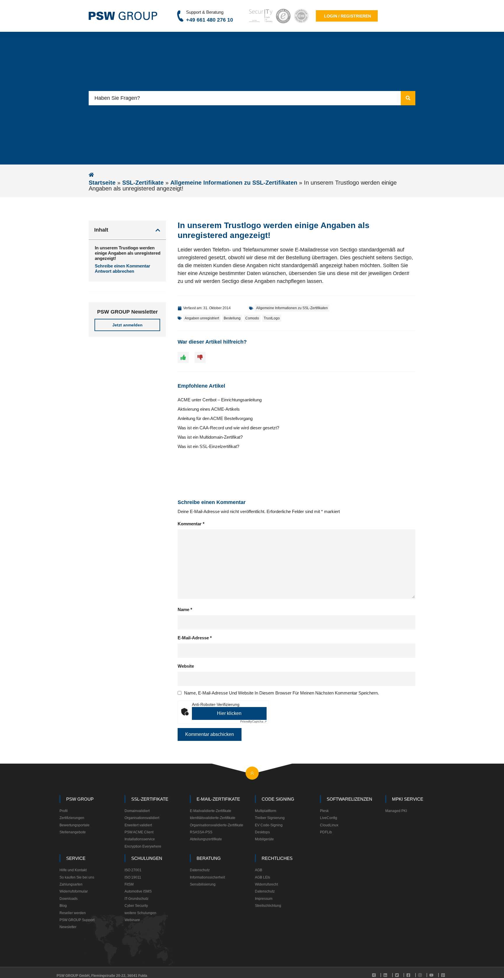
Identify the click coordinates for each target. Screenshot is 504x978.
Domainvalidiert (137, 811)
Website (186, 666)
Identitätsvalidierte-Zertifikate (212, 818)
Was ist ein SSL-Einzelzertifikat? (208, 446)
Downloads (69, 899)
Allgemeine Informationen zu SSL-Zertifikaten (233, 182)
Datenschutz (200, 870)
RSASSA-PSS (201, 832)
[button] (157, 230)
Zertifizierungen (72, 818)
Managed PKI (396, 811)
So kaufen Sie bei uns (77, 877)
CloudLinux (329, 825)
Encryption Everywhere (143, 846)
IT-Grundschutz (136, 899)
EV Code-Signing (269, 825)
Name (185, 609)
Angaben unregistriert (202, 318)
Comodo (252, 318)
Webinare (132, 920)
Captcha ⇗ (253, 721)
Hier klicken (229, 713)
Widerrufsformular (74, 891)
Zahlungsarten (71, 884)
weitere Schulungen (140, 913)
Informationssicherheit (207, 877)
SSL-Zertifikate (143, 182)
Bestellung (232, 318)
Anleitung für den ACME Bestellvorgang (215, 418)
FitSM (129, 884)
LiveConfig (328, 818)
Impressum (263, 899)
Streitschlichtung (268, 906)
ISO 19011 (133, 877)
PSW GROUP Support (77, 920)
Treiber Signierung (270, 818)
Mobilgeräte (264, 839)
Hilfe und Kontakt (73, 870)
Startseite (102, 182)
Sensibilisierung (203, 884)
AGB (258, 870)
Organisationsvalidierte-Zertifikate (216, 825)
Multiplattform (265, 811)
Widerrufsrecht (266, 884)
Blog (63, 906)
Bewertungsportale (75, 825)
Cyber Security (136, 906)
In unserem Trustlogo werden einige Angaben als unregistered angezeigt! (127, 253)
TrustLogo (272, 318)
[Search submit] (408, 98)
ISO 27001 (133, 870)
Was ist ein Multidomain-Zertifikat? (210, 437)
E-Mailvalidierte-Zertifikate (210, 811)
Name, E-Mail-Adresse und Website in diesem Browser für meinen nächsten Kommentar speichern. (281, 692)
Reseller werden (73, 913)
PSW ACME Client (139, 832)
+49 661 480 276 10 (209, 20)
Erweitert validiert (138, 825)
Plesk (324, 811)
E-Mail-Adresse (195, 637)
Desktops (262, 832)
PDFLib (326, 832)
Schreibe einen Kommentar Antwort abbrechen (122, 268)
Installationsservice (140, 839)
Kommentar (191, 523)
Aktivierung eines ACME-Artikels (209, 409)
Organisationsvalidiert (142, 818)
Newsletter (68, 927)
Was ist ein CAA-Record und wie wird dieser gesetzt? (228, 427)
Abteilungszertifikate (206, 839)
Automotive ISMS (138, 891)
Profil (64, 811)
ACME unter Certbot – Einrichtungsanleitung (220, 399)
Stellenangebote (73, 832)
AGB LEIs (262, 877)
